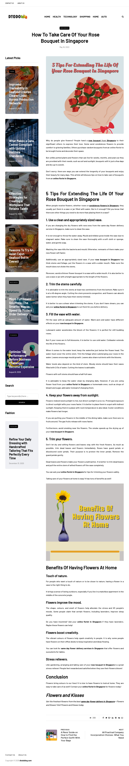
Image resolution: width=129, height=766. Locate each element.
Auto (104, 16)
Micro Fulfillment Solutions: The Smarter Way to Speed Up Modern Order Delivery (20, 306)
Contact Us (9, 3)
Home (47, 16)
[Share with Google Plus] (109, 718)
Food (12, 71)
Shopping (85, 16)
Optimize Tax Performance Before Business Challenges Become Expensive (21, 359)
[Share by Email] (122, 718)
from (102, 140)
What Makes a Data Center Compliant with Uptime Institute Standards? (21, 148)
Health (57, 16)
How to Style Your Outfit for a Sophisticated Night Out (20, 452)
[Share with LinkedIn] (112, 718)
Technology (70, 16)
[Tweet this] (106, 718)
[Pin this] (115, 718)
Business (64, 28)
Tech (12, 124)
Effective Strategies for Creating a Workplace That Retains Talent (19, 201)
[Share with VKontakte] (119, 718)
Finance (13, 335)
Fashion (13, 426)
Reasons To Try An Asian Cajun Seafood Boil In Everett (21, 255)
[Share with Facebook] (103, 718)
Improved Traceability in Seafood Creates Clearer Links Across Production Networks (21, 93)
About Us (21, 3)
